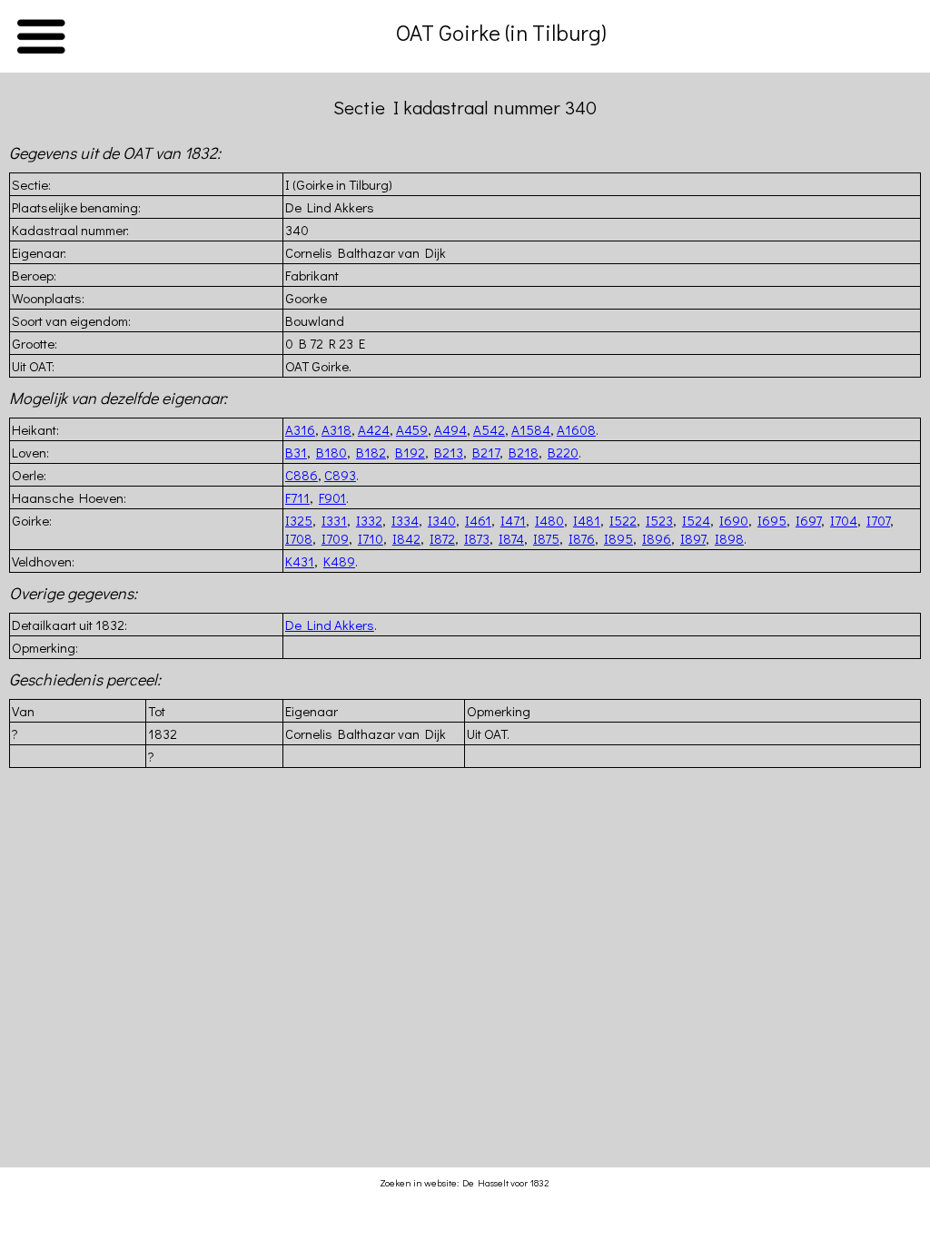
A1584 (530, 429)
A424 (374, 429)
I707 (878, 520)
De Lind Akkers (329, 624)
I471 (513, 520)
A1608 (576, 429)
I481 (586, 520)
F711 (297, 497)
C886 (301, 475)
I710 (370, 538)
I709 (335, 538)
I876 (582, 538)
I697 (808, 520)
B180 (331, 452)
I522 (623, 520)
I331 (334, 520)
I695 (772, 520)
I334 (405, 520)
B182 (371, 452)
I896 (656, 538)
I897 (693, 538)
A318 (336, 429)
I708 (298, 538)
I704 (843, 520)
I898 (729, 538)
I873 (477, 538)
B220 (563, 452)
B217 (486, 452)
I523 (659, 520)
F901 (332, 497)
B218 (524, 452)
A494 (450, 429)
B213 (448, 452)
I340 (442, 520)
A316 (300, 429)
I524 (696, 520)
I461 (478, 520)
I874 (511, 538)
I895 (618, 538)
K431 (299, 561)
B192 (410, 452)
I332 (369, 520)
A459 (412, 429)
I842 (406, 538)
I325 (298, 520)
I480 (549, 520)
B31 (296, 452)
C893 (340, 475)
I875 (546, 538)
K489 (339, 561)
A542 (489, 429)
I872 (442, 538)
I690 (733, 520)
